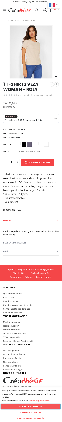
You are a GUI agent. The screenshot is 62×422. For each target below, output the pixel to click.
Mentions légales (11, 301)
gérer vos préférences (39, 400)
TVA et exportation (12, 337)
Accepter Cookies (30, 406)
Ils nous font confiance (14, 354)
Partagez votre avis (12, 365)
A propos (12, 269)
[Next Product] (56, 84)
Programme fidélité (12, 358)
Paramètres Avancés (30, 418)
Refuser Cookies (30, 412)
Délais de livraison (11, 329)
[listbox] (33, 144)
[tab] (31, 221)
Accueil (3, 21)
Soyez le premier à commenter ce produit (34, 95)
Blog (20, 269)
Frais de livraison (11, 325)
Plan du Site (18, 273)
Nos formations (10, 361)
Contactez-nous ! (44, 277)
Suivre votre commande (14, 333)
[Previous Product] (52, 84)
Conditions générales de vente (17, 305)
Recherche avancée (40, 273)
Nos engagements (45, 269)
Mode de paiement (12, 322)
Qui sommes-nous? (12, 293)
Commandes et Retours (21, 277)
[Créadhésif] (19, 10)
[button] (56, 77)
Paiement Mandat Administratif (18, 341)
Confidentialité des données (16, 308)
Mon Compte (29, 269)
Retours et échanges (13, 369)
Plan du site (8, 297)
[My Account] (45, 10)
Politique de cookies (12, 312)
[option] (18, 143)
